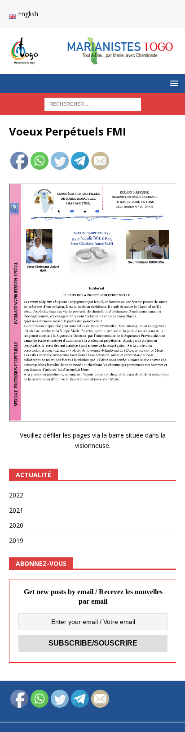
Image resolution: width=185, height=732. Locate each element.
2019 (16, 540)
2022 (16, 495)
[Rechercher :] (92, 103)
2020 (16, 525)
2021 (16, 510)
